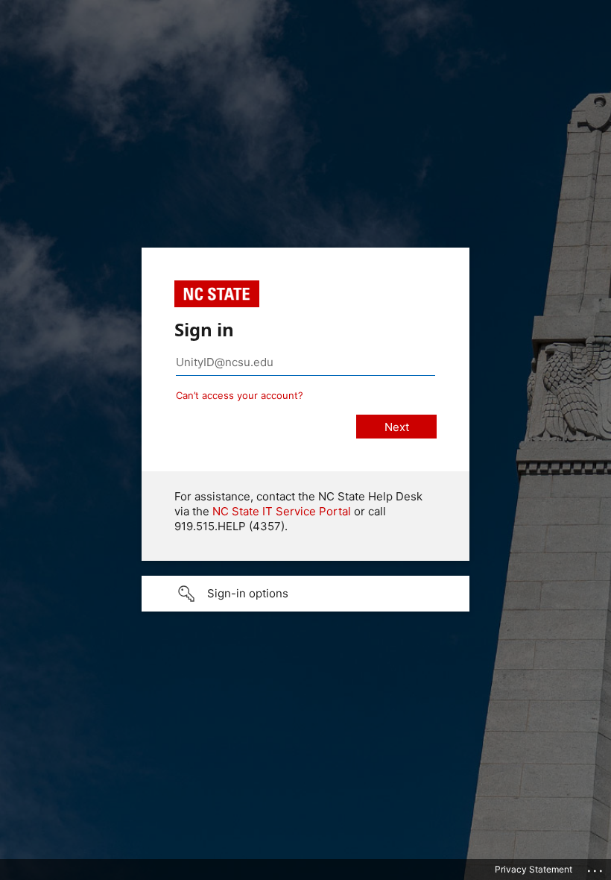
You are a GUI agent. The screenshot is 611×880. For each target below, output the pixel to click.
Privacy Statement (533, 869)
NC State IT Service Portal (281, 511)
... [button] (596, 867)
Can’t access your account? (239, 395)
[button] (305, 594)
